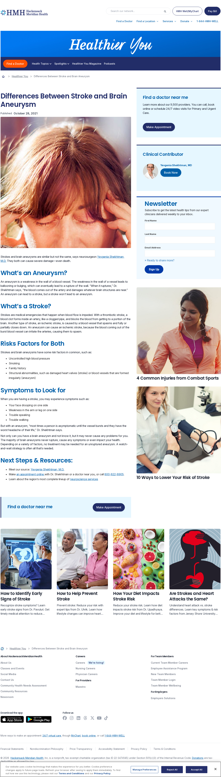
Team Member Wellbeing (166, 685)
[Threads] (85, 718)
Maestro (81, 686)
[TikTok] (106, 718)
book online (89, 735)
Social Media (8, 674)
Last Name (150, 234)
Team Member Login (163, 679)
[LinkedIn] (78, 718)
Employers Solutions (163, 698)
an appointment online (30, 474)
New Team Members (163, 674)
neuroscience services (84, 479)
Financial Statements (12, 748)
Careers (80, 662)
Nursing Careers (85, 668)
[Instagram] (72, 718)
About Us (6, 662)
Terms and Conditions (71, 773)
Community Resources (14, 691)
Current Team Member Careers (169, 662)
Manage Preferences (144, 769)
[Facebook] (65, 718)
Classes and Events (12, 668)
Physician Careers (87, 674)
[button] (124, 21)
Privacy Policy (139, 748)
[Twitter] (92, 718)
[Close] (215, 769)
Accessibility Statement (112, 748)
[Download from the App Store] (12, 719)
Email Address (153, 247)
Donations (197, 757)
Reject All (172, 769)
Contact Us (7, 679)
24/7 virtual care (51, 735)
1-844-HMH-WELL (115, 735)
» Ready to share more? (159, 260)
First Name (151, 220)
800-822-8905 (114, 474)
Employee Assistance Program (169, 668)
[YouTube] (99, 718)
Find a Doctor (15, 63)
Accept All (196, 769)
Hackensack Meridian (27, 757)
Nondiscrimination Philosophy (46, 748)
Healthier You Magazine (86, 63)
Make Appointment (158, 127)
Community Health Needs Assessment (24, 685)
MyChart (76, 735)
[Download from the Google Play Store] (39, 719)
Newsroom (7, 696)
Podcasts (109, 63)
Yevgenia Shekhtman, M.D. (47, 469)
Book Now (171, 172)
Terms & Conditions (164, 748)
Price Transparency (81, 748)
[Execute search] (167, 11)
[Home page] (3, 76)
